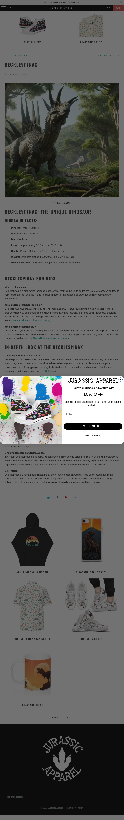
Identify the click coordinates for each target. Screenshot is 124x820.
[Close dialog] (121, 379)
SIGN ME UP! (93, 426)
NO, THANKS (93, 436)
